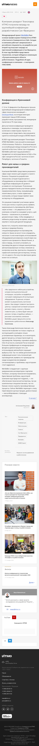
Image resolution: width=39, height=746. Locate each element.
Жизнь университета (9, 683)
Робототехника (22, 426)
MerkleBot (21, 439)
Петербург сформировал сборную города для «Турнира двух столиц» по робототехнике (19, 527)
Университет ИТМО (20, 623)
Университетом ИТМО (28, 726)
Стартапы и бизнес (8, 680)
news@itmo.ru (15, 609)
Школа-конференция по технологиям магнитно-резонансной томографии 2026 (17, 574)
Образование (6, 676)
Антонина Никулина (22, 406)
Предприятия (22, 436)
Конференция (22, 423)
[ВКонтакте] (4, 16)
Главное (20, 429)
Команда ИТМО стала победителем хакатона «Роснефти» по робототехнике (19, 556)
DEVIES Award (22, 443)
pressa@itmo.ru (6, 701)
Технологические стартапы (23, 418)
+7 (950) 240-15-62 (7, 694)
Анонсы (8, 569)
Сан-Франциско (22, 433)
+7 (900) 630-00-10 (7, 689)
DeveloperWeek (7, 115)
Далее (31, 582)
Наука (4, 673)
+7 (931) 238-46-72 (7, 691)
